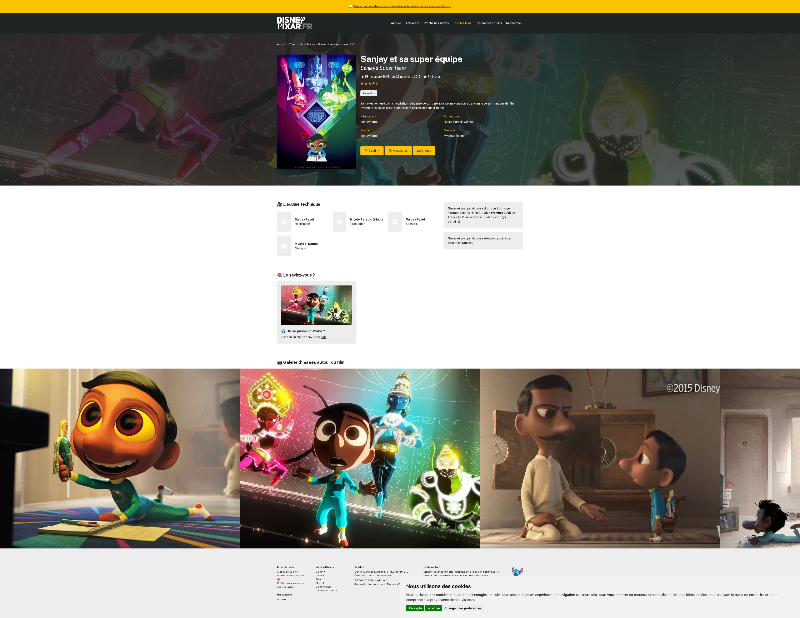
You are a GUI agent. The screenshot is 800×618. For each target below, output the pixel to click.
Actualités (412, 23)
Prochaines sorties (436, 23)
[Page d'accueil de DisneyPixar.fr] (295, 23)
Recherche (513, 23)
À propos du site (287, 571)
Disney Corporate (326, 590)
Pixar (319, 579)
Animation (368, 93)
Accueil (396, 23)
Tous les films (462, 23)
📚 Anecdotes (398, 150)
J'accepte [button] (415, 608)
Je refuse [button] (433, 608)
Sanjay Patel (369, 121)
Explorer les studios (488, 23)
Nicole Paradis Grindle (459, 121)
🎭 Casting (372, 150)
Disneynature (324, 586)
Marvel (320, 583)
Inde (323, 337)
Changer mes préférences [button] (462, 608)
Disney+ (320, 571)
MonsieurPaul (395, 584)
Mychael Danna (454, 135)
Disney (320, 575)
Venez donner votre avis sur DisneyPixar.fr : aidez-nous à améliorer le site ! (402, 6)
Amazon (282, 599)
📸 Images (424, 150)
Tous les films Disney (302, 44)
